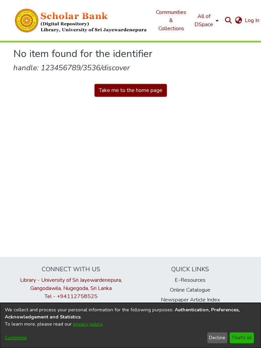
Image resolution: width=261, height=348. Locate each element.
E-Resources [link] (190, 280)
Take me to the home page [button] (130, 90)
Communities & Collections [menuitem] (171, 20)
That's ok (241, 337)
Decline (217, 337)
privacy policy (87, 324)
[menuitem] (206, 20)
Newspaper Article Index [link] (190, 300)
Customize (16, 337)
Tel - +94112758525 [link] (71, 296)
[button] (81, 20)
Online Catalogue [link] (190, 290)
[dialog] (130, 325)
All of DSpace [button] (203, 20)
